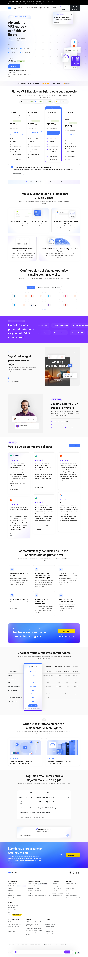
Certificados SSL (31, 886)
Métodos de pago (70, 888)
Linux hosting (55, 886)
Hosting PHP (55, 883)
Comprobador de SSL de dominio (35, 893)
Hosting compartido (12, 883)
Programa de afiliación (71, 883)
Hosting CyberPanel (57, 890)
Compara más (29, 936)
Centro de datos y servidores (72, 886)
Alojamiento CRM (11, 931)
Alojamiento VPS (11, 888)
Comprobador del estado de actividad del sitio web (39, 895)
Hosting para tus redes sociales (14, 924)
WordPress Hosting (12, 886)
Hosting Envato (11, 933)
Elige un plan (66, 631)
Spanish (44, 3)
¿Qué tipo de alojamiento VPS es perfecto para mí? (44, 181)
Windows (65, 101)
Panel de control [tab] (56, 287)
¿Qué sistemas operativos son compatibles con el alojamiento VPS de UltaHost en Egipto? (41, 802)
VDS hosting (16, 173)
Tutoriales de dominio (49, 926)
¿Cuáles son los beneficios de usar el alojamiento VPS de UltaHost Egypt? (38, 808)
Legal (56, 944)
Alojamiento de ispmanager (58, 893)
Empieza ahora (72, 855)
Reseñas (68, 890)
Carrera (9, 914)
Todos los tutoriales (49, 921)
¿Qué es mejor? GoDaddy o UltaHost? (34, 930)
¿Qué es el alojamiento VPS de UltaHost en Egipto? (32, 817)
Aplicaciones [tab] (31, 287)
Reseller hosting (11, 921)
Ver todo (74, 445)
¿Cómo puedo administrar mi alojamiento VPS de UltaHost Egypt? (36, 797)
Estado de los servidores (71, 895)
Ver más (44, 309)
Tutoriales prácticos (49, 931)
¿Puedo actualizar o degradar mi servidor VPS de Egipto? (34, 812)
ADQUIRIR (16, 132)
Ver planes (14, 66)
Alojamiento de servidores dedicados (16, 893)
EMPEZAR (32, 705)
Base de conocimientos (24, 3)
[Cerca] (72, 951)
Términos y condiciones (35, 944)
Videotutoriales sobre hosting (51, 933)
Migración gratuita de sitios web (73, 897)
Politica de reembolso (22, 944)
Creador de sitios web (42, 8)
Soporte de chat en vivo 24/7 (60, 421)
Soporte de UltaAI (71, 428)
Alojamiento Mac (11, 897)
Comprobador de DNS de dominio (35, 890)
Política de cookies (59, 952)
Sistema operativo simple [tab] (43, 287)
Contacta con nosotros (13, 3)
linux (58, 101)
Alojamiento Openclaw (57, 895)
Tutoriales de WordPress (50, 924)
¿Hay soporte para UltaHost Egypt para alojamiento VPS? (34, 792)
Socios (67, 893)
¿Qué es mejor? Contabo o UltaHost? (34, 928)
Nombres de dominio (32, 883)
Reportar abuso (11, 907)
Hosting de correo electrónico (14, 929)
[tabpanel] (44, 301)
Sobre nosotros (11, 944)
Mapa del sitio (63, 944)
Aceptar (67, 952)
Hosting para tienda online (13, 926)
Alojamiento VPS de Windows (14, 895)
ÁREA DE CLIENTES (74, 8)
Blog (9, 912)
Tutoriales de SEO (48, 929)
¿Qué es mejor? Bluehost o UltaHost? (34, 921)
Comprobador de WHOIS (33, 888)
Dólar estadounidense (35, 3)
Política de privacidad (47, 944)
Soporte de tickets (57, 428)
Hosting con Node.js (57, 888)
